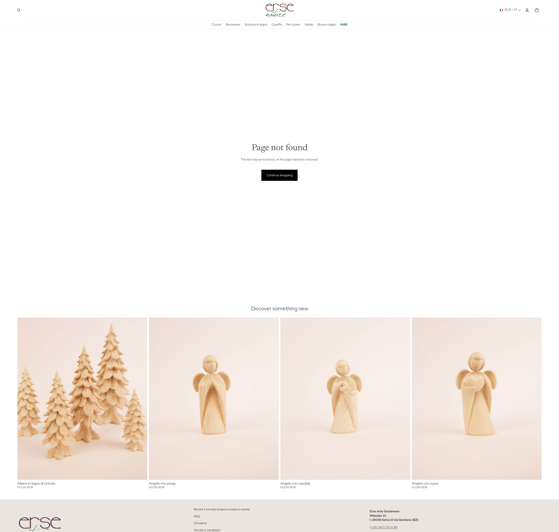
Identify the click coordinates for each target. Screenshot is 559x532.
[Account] (527, 10)
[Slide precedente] (24, 398)
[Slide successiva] (140, 398)
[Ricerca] (19, 10)
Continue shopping (279, 175)
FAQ (197, 516)
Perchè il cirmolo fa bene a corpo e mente (222, 509)
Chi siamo (200, 523)
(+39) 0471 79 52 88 (383, 527)
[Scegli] (140, 473)
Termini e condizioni (207, 530)
